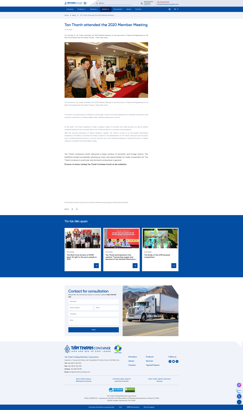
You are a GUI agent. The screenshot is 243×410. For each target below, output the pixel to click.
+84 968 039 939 (163, 2)
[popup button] (239, 402)
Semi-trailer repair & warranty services (159, 380)
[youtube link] (173, 361)
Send (93, 330)
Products (150, 357)
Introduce (70, 9)
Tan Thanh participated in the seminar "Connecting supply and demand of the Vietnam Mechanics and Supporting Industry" (120, 257)
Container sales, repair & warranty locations (121, 380)
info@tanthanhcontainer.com (167, 4)
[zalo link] (177, 361)
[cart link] (169, 9)
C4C (120, 407)
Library (129, 9)
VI (177, 9)
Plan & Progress (149, 407)
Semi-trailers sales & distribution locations (83, 380)
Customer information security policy (101, 407)
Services (149, 361)
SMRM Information (133, 407)
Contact (138, 9)
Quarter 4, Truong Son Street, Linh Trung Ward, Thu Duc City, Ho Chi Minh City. (92, 360)
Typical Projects (152, 365)
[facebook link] (72, 209)
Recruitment (118, 9)
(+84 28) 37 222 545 (74, 363)
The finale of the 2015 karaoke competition (157, 256)
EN (175, 9)
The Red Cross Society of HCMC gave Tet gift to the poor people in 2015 (82, 257)
